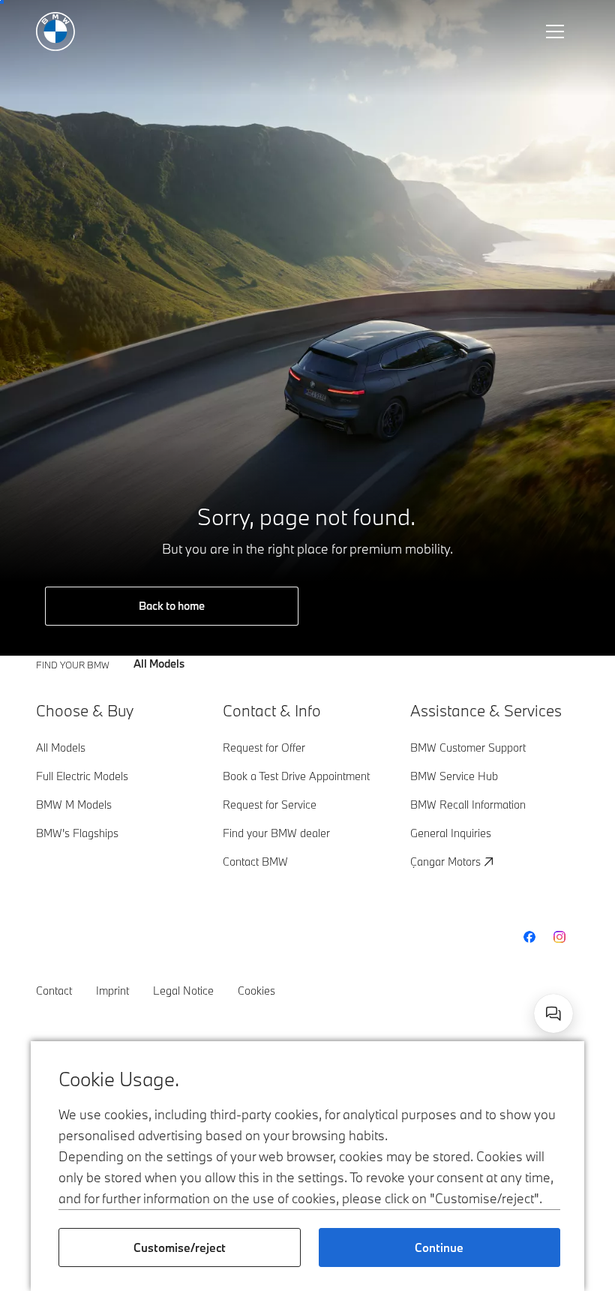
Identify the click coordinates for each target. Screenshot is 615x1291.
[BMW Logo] (55, 31)
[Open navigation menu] (556, 31)
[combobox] (553, 1013)
